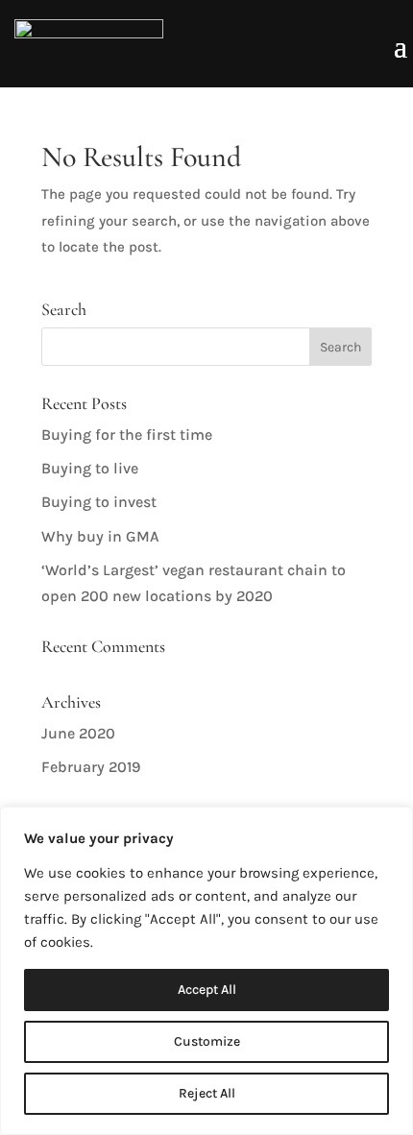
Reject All (207, 1093)
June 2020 (78, 733)
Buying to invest (99, 502)
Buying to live (89, 468)
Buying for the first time (126, 434)
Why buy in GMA (100, 536)
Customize (207, 1041)
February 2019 (90, 767)
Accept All (207, 989)
